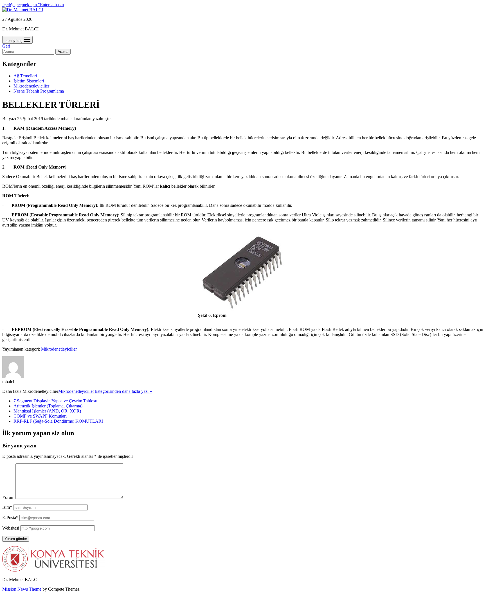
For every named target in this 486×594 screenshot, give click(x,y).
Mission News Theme (21, 589)
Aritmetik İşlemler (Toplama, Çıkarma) (48, 406)
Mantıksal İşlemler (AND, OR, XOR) (47, 411)
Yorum (8, 497)
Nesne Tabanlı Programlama (39, 91)
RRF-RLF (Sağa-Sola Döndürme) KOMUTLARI (58, 421)
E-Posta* (10, 517)
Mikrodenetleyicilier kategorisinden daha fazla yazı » (105, 391)
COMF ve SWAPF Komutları (40, 416)
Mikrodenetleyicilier (31, 86)
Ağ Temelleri (25, 75)
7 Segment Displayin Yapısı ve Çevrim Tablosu (55, 400)
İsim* (7, 507)
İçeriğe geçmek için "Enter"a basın (33, 4)
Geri (6, 46)
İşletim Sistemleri (29, 81)
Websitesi (10, 528)
